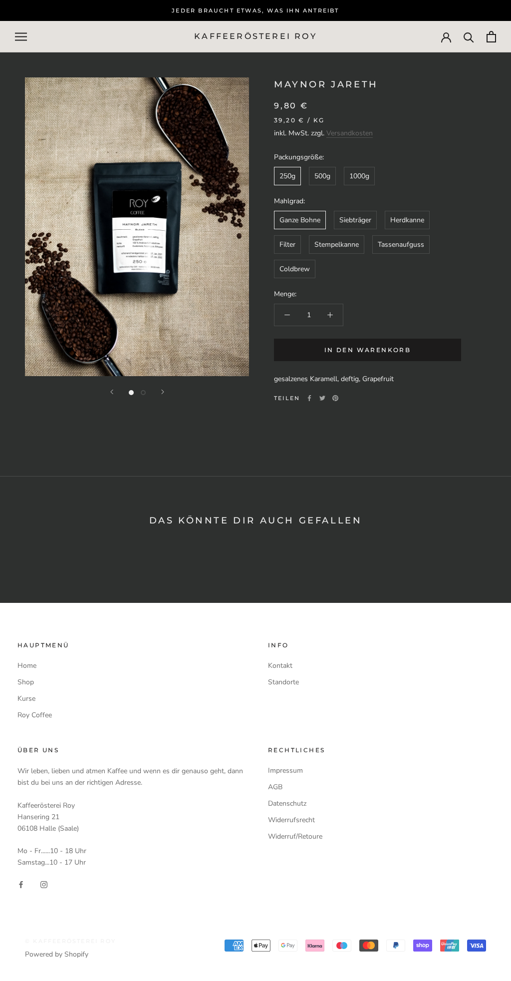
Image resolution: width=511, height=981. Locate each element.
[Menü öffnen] (21, 36)
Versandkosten (349, 133)
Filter (287, 244)
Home (26, 665)
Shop (25, 682)
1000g (359, 176)
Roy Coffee (34, 715)
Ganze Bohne (299, 220)
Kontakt (280, 665)
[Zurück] (111, 392)
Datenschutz (287, 803)
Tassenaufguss (401, 244)
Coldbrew (294, 269)
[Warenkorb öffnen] (491, 36)
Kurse (26, 698)
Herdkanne (407, 220)
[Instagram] (43, 884)
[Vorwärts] (162, 392)
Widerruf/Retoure (295, 836)
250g (287, 176)
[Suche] (469, 36)
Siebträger (355, 220)
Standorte (283, 682)
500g (322, 176)
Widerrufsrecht (291, 820)
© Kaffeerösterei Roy (70, 941)
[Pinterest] (335, 398)
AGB (275, 787)
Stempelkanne (336, 244)
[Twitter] (322, 398)
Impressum (285, 770)
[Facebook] (309, 398)
